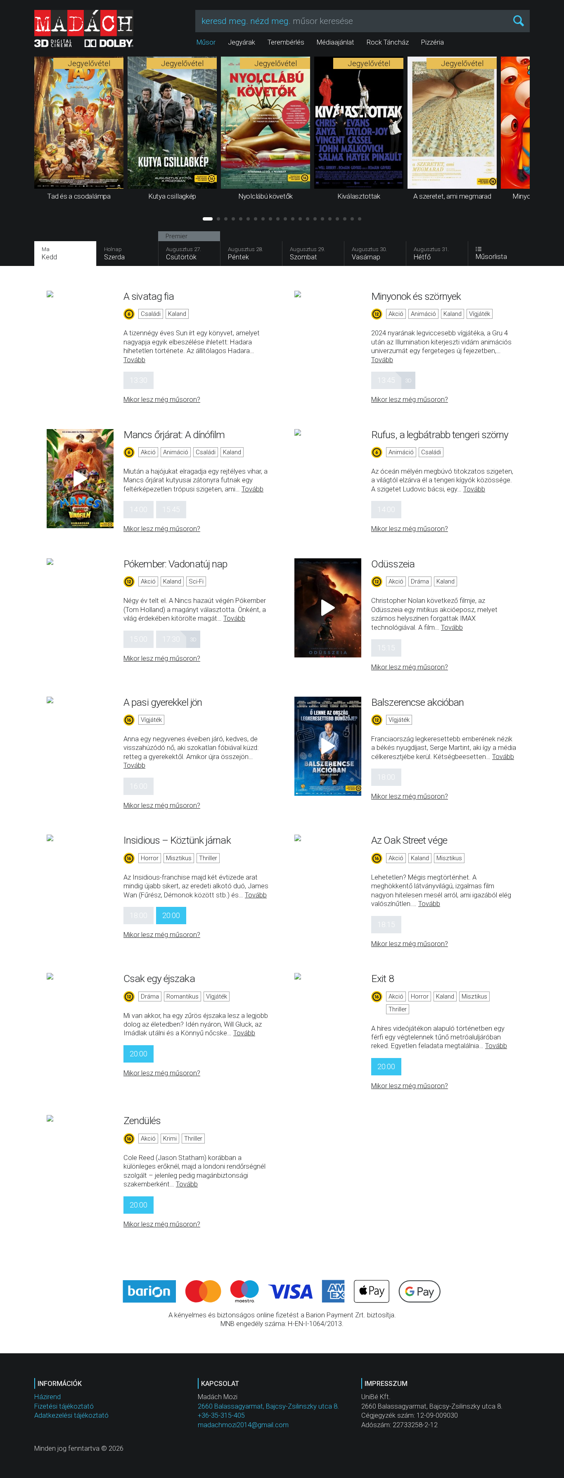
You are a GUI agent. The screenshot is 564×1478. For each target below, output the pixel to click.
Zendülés (142, 1121)
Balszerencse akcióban (417, 702)
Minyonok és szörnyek (416, 296)
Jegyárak (241, 42)
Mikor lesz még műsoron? (161, 399)
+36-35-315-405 (221, 1415)
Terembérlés (286, 42)
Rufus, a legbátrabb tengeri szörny (439, 435)
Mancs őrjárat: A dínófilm (174, 435)
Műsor (206, 42)
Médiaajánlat (335, 42)
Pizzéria (432, 42)
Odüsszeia (393, 564)
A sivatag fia (148, 296)
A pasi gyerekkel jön (162, 702)
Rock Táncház (388, 42)
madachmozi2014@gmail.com (243, 1425)
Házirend (47, 1397)
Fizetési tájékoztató (64, 1406)
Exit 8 (382, 979)
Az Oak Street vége (409, 840)
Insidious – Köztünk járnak (177, 840)
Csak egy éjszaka (159, 979)
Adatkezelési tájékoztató (71, 1415)
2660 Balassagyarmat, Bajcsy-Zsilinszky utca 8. (268, 1406)
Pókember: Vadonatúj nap (175, 564)
